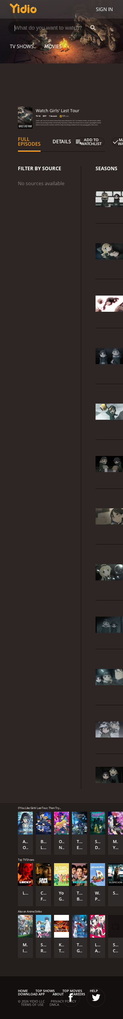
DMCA (54, 1004)
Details (62, 141)
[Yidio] (23, 9)
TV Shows (22, 46)
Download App (31, 994)
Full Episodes (29, 141)
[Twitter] (96, 997)
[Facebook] (70, 997)
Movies (53, 46)
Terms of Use (32, 1004)
